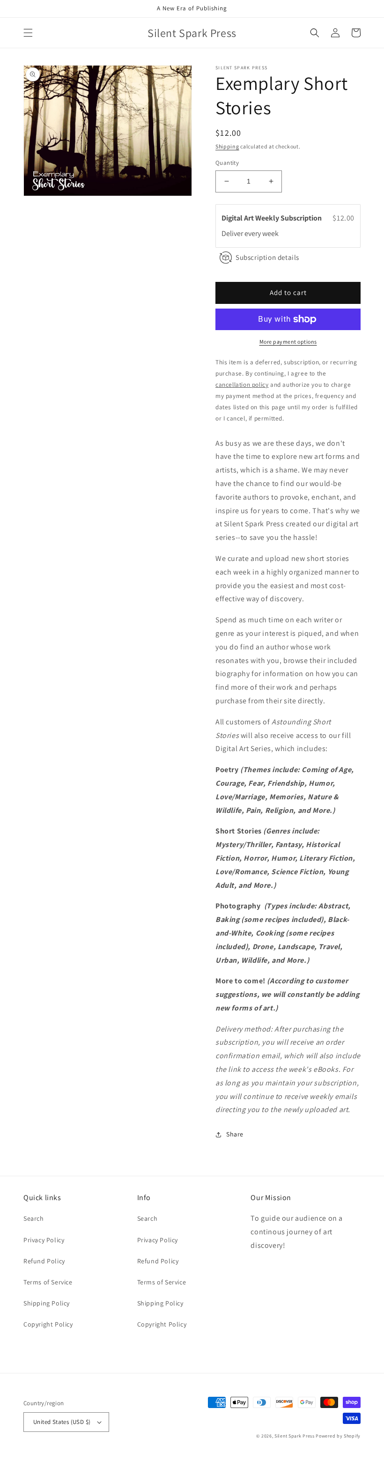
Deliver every (242, 233)
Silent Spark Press (294, 1436)
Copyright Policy (48, 1324)
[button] (28, 32)
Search (33, 1218)
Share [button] (235, 1134)
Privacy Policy (43, 1240)
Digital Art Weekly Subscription (272, 218)
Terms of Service (48, 1282)
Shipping (227, 146)
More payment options (288, 341)
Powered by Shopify (338, 1436)
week (270, 233)
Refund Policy (44, 1261)
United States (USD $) (61, 1422)
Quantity (227, 163)
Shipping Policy (46, 1303)
